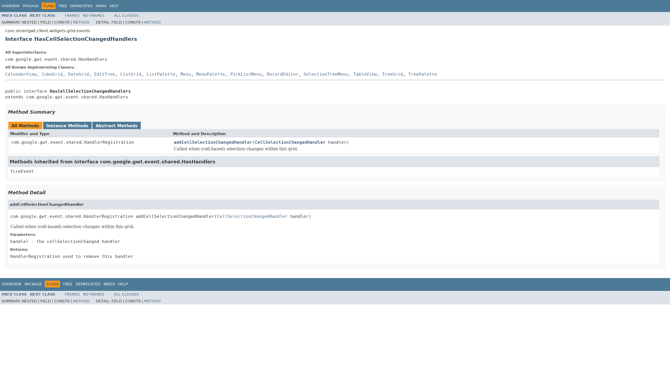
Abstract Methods (117, 125)
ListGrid (130, 74)
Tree (62, 6)
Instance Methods (67, 125)
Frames (72, 15)
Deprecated (81, 6)
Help (114, 6)
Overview (11, 6)
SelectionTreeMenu (326, 74)
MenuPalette (210, 74)
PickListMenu (246, 74)
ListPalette (161, 74)
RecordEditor (282, 74)
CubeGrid (52, 74)
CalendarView (21, 74)
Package (31, 6)
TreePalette (422, 74)
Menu (186, 74)
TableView (365, 74)
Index (101, 6)
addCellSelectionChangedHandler (213, 142)
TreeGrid (392, 74)
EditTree (104, 74)
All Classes (126, 15)
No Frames (93, 15)
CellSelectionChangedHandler (290, 142)
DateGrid (78, 74)
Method (81, 22)
